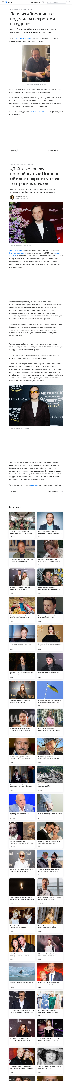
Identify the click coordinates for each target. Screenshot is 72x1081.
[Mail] (6, 2)
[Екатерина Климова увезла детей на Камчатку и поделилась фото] (50, 638)
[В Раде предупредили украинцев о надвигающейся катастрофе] (50, 694)
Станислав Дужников (22, 38)
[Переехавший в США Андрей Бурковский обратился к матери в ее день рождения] (50, 525)
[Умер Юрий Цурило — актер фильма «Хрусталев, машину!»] (22, 751)
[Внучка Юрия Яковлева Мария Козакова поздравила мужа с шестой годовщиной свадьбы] (22, 722)
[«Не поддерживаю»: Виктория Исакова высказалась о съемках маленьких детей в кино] (22, 638)
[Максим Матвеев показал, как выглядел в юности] (50, 666)
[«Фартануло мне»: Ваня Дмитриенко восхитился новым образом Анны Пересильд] (50, 722)
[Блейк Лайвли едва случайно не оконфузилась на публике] (50, 920)
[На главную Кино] (9, 2)
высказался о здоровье (40, 112)
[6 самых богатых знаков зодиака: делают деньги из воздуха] (50, 891)
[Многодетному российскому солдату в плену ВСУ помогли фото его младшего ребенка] (22, 525)
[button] (36, 63)
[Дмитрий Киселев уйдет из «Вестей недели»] (22, 807)
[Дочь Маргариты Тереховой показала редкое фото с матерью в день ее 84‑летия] (50, 553)
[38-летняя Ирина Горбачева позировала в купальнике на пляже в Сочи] (50, 948)
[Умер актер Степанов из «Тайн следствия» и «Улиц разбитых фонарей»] (50, 751)
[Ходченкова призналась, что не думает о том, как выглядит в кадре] (50, 1032)
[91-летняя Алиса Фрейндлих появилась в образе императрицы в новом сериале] (22, 779)
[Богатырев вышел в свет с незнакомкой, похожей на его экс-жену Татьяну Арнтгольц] (50, 582)
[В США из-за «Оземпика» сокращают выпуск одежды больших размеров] (50, 1004)
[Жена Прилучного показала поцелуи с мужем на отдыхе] (22, 948)
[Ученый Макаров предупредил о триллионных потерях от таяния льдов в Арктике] (22, 976)
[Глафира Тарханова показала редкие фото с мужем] (22, 694)
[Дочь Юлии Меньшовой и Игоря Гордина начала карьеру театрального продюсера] (22, 920)
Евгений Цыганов (15, 250)
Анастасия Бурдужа (21, 196)
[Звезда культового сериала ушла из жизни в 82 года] (50, 1061)
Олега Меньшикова (16, 253)
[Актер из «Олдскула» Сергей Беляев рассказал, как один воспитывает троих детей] (22, 610)
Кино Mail (30, 164)
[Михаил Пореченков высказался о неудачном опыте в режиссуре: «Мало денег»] (22, 1004)
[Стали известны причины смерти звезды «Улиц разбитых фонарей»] (22, 891)
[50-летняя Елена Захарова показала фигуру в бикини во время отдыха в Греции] (22, 1032)
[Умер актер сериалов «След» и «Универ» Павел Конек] (50, 610)
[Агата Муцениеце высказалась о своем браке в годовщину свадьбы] (50, 835)
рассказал (34, 485)
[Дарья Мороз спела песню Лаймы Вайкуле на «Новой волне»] (22, 863)
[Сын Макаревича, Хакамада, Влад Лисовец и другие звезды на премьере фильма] (22, 666)
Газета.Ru (29, 9)
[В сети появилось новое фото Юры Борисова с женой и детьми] (22, 1061)
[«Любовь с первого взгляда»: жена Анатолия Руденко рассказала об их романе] (22, 582)
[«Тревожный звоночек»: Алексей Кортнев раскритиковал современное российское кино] (22, 553)
